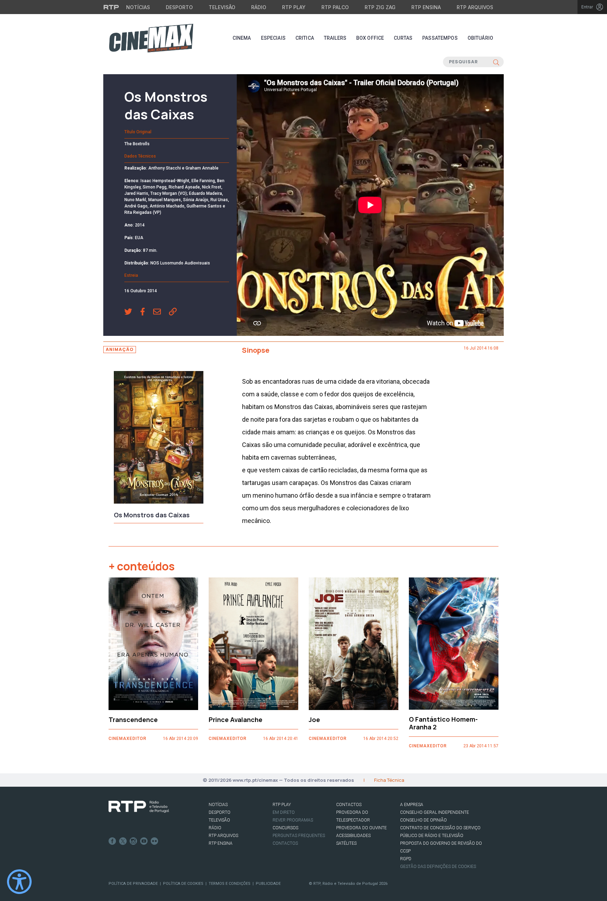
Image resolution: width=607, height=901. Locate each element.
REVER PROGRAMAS (293, 820)
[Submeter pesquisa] (496, 62)
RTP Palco (335, 7)
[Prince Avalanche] (253, 643)
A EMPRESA (411, 804)
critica (304, 38)
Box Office (370, 38)
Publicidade (268, 883)
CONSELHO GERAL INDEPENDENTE (434, 812)
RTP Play (294, 7)
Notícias (138, 7)
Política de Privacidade (133, 883)
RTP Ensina (426, 7)
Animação (119, 349)
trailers (335, 38)
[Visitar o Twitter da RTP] (123, 841)
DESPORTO (219, 812)
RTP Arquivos (475, 7)
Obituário (480, 38)
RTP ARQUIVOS (223, 835)
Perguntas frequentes (299, 835)
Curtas (403, 38)
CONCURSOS (285, 827)
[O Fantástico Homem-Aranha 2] (453, 643)
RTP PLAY (282, 804)
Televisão (222, 7)
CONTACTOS (348, 804)
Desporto (179, 7)
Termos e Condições (229, 883)
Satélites (346, 843)
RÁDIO (215, 827)
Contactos (285, 843)
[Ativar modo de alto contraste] (19, 881)
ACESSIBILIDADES (353, 835)
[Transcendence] (153, 643)
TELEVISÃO (219, 820)
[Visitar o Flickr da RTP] (154, 841)
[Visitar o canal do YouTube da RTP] (144, 841)
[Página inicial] (151, 38)
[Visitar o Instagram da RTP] (133, 841)
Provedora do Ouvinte (361, 827)
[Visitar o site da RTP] (111, 7)
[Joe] (353, 643)
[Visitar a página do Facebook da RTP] (112, 841)
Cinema (242, 38)
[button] (132, 312)
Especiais (273, 38)
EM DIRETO (284, 812)
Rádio (258, 7)
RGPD (405, 858)
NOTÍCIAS (218, 804)
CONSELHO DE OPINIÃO (423, 820)
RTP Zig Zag (380, 7)
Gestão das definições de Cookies (438, 866)
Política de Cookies (183, 883)
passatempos (440, 38)
